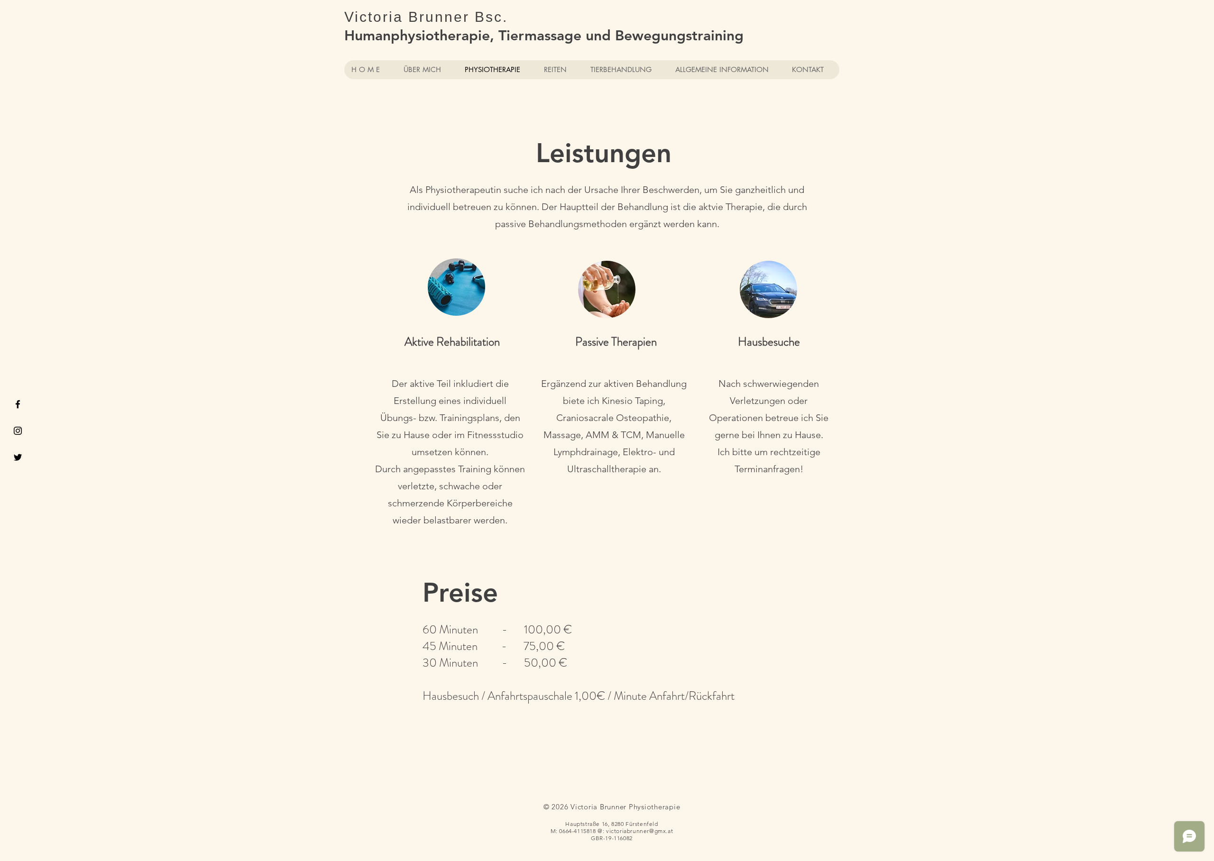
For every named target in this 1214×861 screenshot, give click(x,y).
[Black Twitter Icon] (17, 457)
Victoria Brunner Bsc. (426, 17)
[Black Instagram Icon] (17, 430)
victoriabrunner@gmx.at (639, 830)
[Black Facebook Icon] (17, 404)
